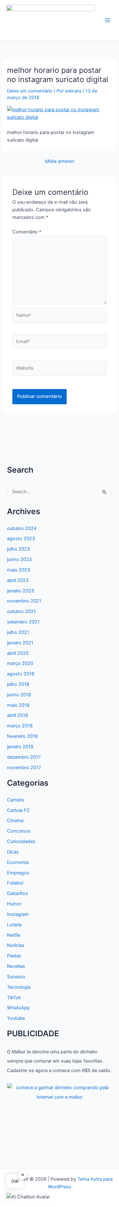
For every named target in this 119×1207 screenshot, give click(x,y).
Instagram (18, 914)
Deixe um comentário (29, 91)
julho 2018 (18, 684)
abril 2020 (18, 653)
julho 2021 (18, 632)
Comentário (26, 232)
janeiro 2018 (20, 747)
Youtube (16, 1018)
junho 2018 (19, 695)
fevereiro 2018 (22, 736)
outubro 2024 (21, 528)
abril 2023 (18, 580)
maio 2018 (18, 705)
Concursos (19, 831)
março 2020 (20, 663)
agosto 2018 (20, 674)
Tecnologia (18, 987)
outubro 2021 (21, 611)
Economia (18, 862)
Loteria (14, 925)
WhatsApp (18, 1008)
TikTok (14, 997)
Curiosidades (21, 841)
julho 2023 (18, 549)
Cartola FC (18, 810)
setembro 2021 (23, 622)
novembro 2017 (24, 767)
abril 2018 (17, 715)
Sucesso (16, 977)
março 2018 (20, 726)
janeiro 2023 (20, 591)
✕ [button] (22, 1174)
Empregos (18, 873)
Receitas (16, 966)
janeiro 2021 (20, 643)
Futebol (15, 883)
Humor (14, 904)
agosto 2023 (21, 538)
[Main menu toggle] (107, 20)
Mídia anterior (59, 161)
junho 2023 (19, 559)
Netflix (14, 935)
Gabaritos (17, 893)
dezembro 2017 (24, 757)
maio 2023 (18, 570)
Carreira (15, 800)
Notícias (15, 945)
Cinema (15, 820)
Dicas (13, 852)
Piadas (14, 956)
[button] (28, 1197)
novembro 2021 (24, 601)
